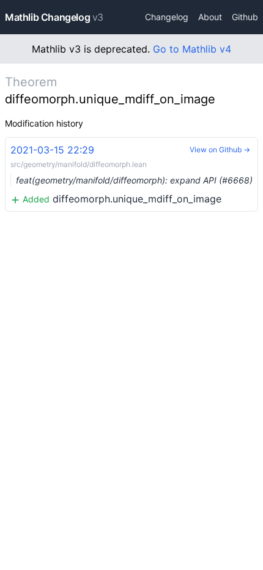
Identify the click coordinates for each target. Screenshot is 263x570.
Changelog (166, 17)
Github (245, 17)
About (210, 17)
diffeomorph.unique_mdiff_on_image (131, 174)
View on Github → (220, 149)
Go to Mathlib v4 (192, 49)
